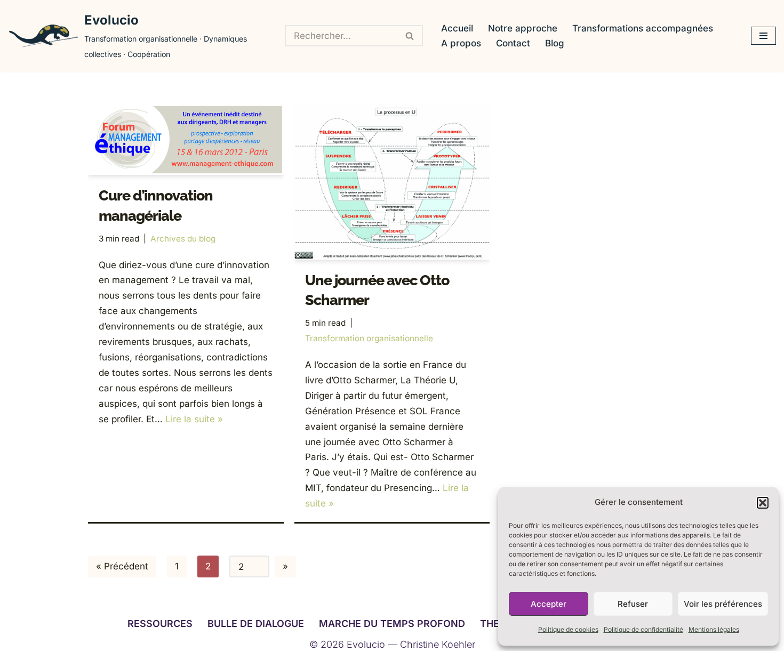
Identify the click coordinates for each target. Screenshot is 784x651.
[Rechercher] (410, 35)
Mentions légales (714, 629)
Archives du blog (182, 239)
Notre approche (522, 28)
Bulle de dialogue (255, 623)
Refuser (633, 604)
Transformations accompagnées (642, 28)
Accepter (548, 604)
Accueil (457, 28)
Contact (513, 43)
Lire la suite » (194, 419)
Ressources (160, 623)
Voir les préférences (723, 604)
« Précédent (122, 566)
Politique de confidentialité (643, 629)
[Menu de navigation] (763, 36)
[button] (762, 502)
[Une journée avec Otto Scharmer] (392, 182)
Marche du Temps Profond (392, 623)
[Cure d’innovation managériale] (186, 139)
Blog (554, 43)
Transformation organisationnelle (369, 338)
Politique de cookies (568, 629)
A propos (461, 43)
